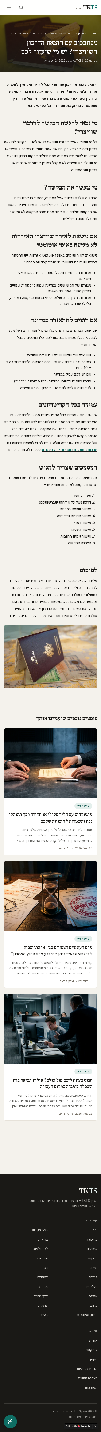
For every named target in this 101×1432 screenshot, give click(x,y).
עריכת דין (83, 33)
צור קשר (91, 1349)
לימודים (42, 1277)
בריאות (43, 1239)
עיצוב (93, 1305)
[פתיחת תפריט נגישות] (10, 1421)
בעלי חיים (91, 1286)
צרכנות (43, 1305)
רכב (45, 1267)
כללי (94, 1230)
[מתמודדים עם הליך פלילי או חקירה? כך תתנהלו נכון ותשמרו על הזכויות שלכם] (50, 763)
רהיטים (43, 1315)
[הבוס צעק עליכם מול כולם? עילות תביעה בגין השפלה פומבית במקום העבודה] (50, 1029)
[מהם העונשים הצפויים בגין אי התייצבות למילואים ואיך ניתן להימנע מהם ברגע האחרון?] (50, 896)
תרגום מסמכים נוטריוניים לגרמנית (69, 450)
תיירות (93, 1267)
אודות (93, 1340)
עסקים (92, 1258)
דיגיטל (93, 1277)
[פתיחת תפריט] (9, 7)
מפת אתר (90, 1387)
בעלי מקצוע (40, 1230)
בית (95, 33)
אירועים (92, 1248)
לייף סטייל (41, 1296)
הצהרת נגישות (87, 1378)
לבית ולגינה (40, 1248)
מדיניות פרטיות (87, 1368)
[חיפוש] (21, 7)
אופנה (93, 1296)
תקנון (93, 1359)
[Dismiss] (95, 1426)
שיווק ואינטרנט (87, 1315)
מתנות (43, 1286)
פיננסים (42, 1258)
